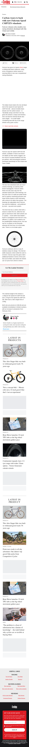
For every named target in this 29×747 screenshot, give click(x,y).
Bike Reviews (21, 695)
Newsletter (24, 62)
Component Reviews (7, 698)
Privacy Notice (20, 281)
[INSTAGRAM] (14, 318)
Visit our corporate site (21, 741)
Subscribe (20, 2)
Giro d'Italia (20, 676)
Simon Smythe (11, 34)
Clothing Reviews (21, 698)
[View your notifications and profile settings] (12, 2)
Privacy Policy (19, 735)
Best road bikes (7, 686)
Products (4, 14)
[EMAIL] (16, 318)
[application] (14, 138)
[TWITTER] (11, 318)
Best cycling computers (21, 688)
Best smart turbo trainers (7, 688)
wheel (21, 67)
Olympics (20, 679)
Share (6, 62)
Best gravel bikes (21, 686)
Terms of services (19, 279)
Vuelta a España (8, 679)
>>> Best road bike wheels (10, 126)
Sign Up (14, 730)
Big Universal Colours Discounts (17, 6)
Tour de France (9, 676)
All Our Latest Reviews (8, 695)
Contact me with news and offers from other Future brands (15, 726)
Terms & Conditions (13, 736)
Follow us (16, 62)
